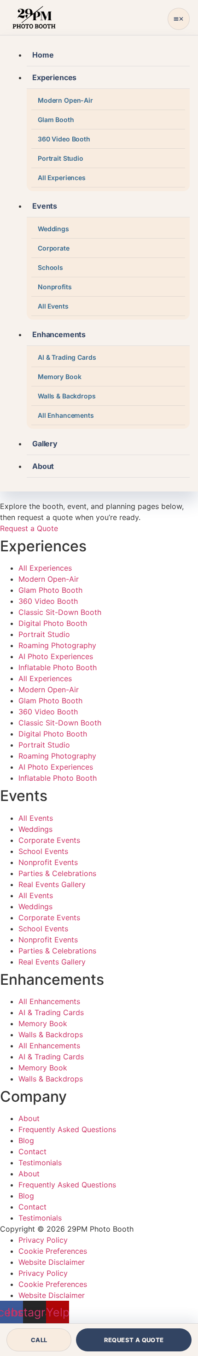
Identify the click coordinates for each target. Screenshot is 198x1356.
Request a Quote (134, 1340)
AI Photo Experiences (55, 656)
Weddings (53, 229)
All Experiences (62, 177)
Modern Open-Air (65, 100)
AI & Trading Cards (67, 357)
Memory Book (59, 376)
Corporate (54, 248)
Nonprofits (55, 287)
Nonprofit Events (48, 862)
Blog (26, 1140)
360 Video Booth (64, 139)
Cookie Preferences (52, 1251)
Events (44, 205)
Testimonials (40, 1162)
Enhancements (59, 334)
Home (42, 54)
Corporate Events (49, 840)
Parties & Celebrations (57, 873)
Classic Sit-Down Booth (59, 612)
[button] (179, 19)
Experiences (54, 77)
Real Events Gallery (52, 884)
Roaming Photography (57, 645)
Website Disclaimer (51, 1262)
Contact (32, 1151)
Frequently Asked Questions (67, 1129)
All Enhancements (66, 415)
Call (39, 1340)
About (43, 466)
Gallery (45, 443)
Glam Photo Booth (50, 590)
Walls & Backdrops (67, 396)
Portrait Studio (60, 158)
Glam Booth (56, 119)
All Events (53, 306)
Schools (50, 267)
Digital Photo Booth (52, 623)
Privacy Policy (43, 1240)
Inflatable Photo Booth (57, 667)
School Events (43, 851)
